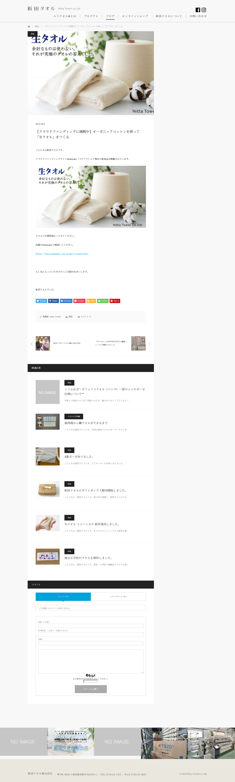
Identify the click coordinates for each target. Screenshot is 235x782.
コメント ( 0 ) (63, 597)
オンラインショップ (135, 16)
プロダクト (91, 16)
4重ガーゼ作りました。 (79, 456)
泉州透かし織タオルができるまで (86, 423)
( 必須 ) (44, 622)
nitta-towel (55, 317)
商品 (32, 34)
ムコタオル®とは (65, 16)
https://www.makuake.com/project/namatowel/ (62, 254)
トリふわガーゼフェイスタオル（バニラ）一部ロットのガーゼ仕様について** (104, 391)
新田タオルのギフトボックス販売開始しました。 (96, 490)
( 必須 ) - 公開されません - (53, 631)
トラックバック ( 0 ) (118, 597)
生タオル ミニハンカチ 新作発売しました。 (92, 524)
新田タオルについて (169, 16)
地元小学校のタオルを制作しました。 (88, 558)
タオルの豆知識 (74, 416)
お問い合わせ (198, 16)
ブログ (110, 16)
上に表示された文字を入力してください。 (91, 679)
